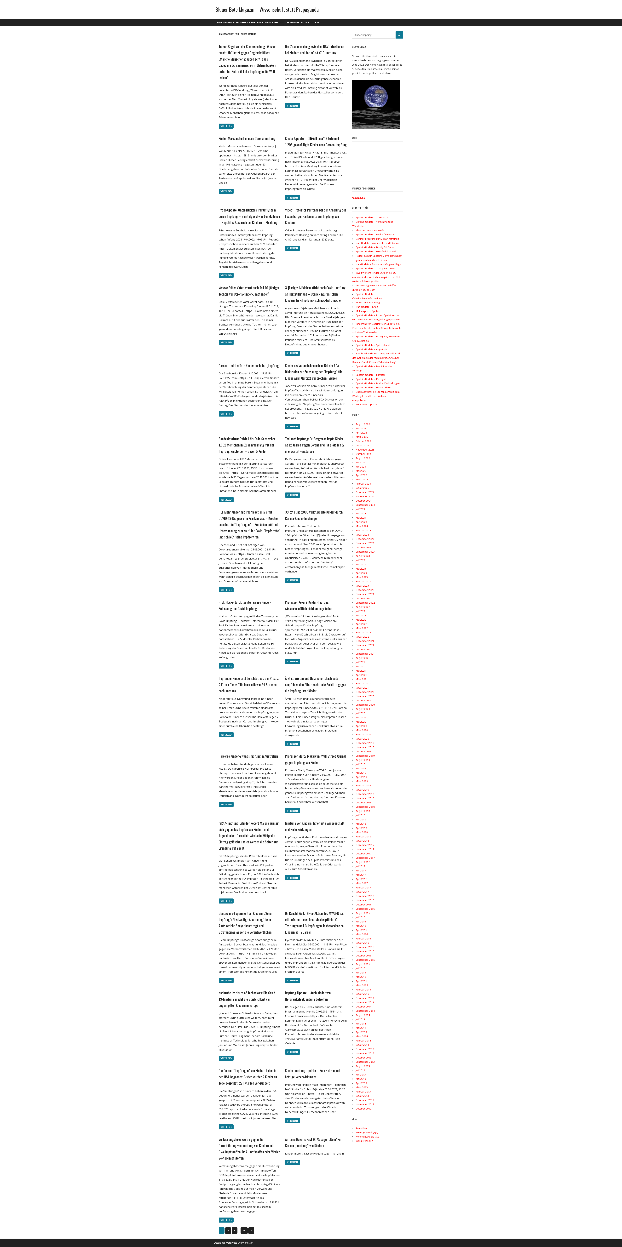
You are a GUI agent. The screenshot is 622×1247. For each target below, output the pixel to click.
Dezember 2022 (365, 589)
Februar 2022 (363, 632)
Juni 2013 (361, 1074)
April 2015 (361, 981)
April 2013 (361, 1083)
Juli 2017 (360, 866)
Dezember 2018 (365, 793)
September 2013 (365, 1061)
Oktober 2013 (364, 1057)
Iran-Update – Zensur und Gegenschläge (378, 264)
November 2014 (365, 1002)
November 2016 (365, 900)
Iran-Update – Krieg (367, 306)
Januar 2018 (362, 840)
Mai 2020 (361, 721)
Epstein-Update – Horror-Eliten (373, 387)
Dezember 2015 (365, 947)
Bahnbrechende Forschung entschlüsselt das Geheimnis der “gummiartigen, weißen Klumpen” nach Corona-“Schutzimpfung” (376, 358)
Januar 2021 (362, 687)
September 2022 (365, 602)
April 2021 (361, 674)
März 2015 (362, 985)
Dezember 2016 (365, 896)
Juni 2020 (361, 717)
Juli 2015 (360, 968)
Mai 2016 (361, 925)
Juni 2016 (361, 921)
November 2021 (365, 645)
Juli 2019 (360, 764)
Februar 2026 (363, 441)
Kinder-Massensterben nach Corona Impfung (247, 138)
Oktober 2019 (364, 751)
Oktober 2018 (364, 802)
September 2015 (365, 959)
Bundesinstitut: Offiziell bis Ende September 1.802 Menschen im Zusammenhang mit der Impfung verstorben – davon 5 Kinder (247, 445)
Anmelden (361, 1128)
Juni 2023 (361, 564)
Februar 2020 (363, 734)
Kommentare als (367, 1136)
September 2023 (365, 551)
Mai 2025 (361, 470)
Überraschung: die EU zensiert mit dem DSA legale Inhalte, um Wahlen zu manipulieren (376, 396)
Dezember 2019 (365, 742)
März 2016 (362, 934)
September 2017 (365, 857)
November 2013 (365, 1053)
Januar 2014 (362, 1044)
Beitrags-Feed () (367, 1132)
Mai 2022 (361, 619)
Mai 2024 (361, 517)
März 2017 (362, 883)
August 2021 (363, 657)
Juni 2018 (361, 819)
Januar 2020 (362, 738)
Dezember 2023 (365, 538)
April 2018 (361, 827)
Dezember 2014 (365, 998)
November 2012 (365, 1104)
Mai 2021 (361, 670)
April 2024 (361, 521)
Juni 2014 (361, 1023)
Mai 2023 (361, 568)
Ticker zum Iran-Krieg (368, 302)
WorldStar (247, 1242)
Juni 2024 (361, 513)
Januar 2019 (362, 789)
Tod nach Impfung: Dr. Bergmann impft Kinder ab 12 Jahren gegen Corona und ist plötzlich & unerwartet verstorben (314, 445)
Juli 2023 (360, 560)
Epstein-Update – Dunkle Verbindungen (378, 383)
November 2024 (365, 496)
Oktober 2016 (364, 904)
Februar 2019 (363, 785)
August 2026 (363, 424)
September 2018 (365, 806)
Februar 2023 (363, 581)
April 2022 (361, 623)
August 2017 (363, 862)
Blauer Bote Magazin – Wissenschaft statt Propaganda (267, 9)
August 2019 (363, 759)
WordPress (231, 1242)
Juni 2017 (361, 870)
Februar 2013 (363, 1091)
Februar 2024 (363, 530)
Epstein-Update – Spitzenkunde (373, 345)
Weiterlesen (226, 126)
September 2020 (365, 704)
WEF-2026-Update (366, 404)
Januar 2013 (362, 1095)
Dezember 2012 (365, 1100)
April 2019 (361, 776)
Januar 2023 (362, 585)
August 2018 (363, 810)
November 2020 (365, 696)
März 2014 (362, 1036)
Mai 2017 (361, 874)
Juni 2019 (361, 768)
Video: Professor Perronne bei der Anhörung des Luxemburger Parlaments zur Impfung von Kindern (315, 216)
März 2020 (362, 730)
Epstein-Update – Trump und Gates (376, 268)
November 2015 (365, 951)
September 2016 (365, 908)
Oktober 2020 (364, 700)
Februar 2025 (363, 483)
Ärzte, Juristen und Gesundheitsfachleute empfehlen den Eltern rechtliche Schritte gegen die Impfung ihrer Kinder (315, 684)
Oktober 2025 (364, 453)
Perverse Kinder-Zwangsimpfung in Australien (248, 756)
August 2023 (363, 555)
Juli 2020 (360, 713)
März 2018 (362, 832)
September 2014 (365, 1010)
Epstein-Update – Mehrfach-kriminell (376, 251)
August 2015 (363, 964)
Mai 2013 (361, 1078)
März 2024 (362, 526)
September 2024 (365, 504)
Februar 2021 (363, 683)
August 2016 (363, 913)
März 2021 (362, 679)
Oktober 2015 (364, 955)
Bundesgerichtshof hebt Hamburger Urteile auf (247, 22)
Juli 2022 (360, 611)
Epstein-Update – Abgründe (371, 349)
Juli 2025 (360, 462)
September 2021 (365, 653)
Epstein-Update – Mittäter (370, 374)
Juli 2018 (360, 815)
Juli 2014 (360, 1019)
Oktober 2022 (364, 598)
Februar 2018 (363, 836)
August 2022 (363, 606)
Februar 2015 (363, 989)
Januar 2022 (362, 636)
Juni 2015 (361, 972)
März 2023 (362, 577)
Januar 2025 (362, 487)
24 (244, 1230)
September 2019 (365, 755)
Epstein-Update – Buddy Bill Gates (375, 247)
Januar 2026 (362, 445)
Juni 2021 (361, 666)
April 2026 (361, 432)
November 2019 (365, 747)
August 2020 (363, 708)
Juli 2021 (360, 662)
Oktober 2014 (364, 1006)
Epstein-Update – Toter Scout (372, 217)
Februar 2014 (363, 1040)
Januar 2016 (362, 942)
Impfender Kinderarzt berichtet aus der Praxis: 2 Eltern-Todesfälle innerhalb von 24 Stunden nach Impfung (249, 684)
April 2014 (361, 1032)
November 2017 (365, 849)
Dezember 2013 (365, 1049)
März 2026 (362, 436)
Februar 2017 (363, 887)
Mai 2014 (361, 1027)
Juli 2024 (360, 509)
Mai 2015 (361, 976)
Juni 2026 (361, 428)
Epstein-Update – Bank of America (375, 234)
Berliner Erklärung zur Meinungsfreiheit (377, 238)
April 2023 (361, 572)
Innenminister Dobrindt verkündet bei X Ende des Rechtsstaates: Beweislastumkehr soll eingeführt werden (377, 328)
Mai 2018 (361, 823)
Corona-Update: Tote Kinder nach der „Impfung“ (249, 365)
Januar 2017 (362, 891)
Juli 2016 (360, 917)
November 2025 (365, 449)
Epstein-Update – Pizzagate (371, 379)
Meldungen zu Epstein (368, 311)
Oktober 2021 (364, 649)
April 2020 (361, 725)
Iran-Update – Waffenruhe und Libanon (377, 243)
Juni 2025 (361, 466)
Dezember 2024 (365, 492)
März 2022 (362, 628)
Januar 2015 (362, 993)
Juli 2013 (360, 1070)
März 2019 (362, 781)
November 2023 (365, 543)
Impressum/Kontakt (296, 22)
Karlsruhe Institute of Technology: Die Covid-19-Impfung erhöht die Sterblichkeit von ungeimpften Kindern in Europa (247, 999)
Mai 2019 (361, 772)
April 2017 (361, 879)
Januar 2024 (362, 534)
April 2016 (361, 930)
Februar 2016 (363, 938)
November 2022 (365, 594)
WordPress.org (364, 1140)
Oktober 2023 (364, 547)
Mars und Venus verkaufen (370, 230)
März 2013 (362, 1087)
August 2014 (363, 1015)
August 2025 (363, 458)
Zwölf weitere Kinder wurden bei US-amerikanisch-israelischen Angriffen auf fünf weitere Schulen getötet (376, 277)
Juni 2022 (361, 615)
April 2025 (361, 475)
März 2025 (362, 479)
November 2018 (365, 798)
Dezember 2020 (365, 691)
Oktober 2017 (364, 853)
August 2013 (363, 1066)
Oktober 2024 (364, 500)
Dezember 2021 (365, 640)
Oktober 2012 (364, 1108)
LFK (317, 22)
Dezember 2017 (365, 845)
